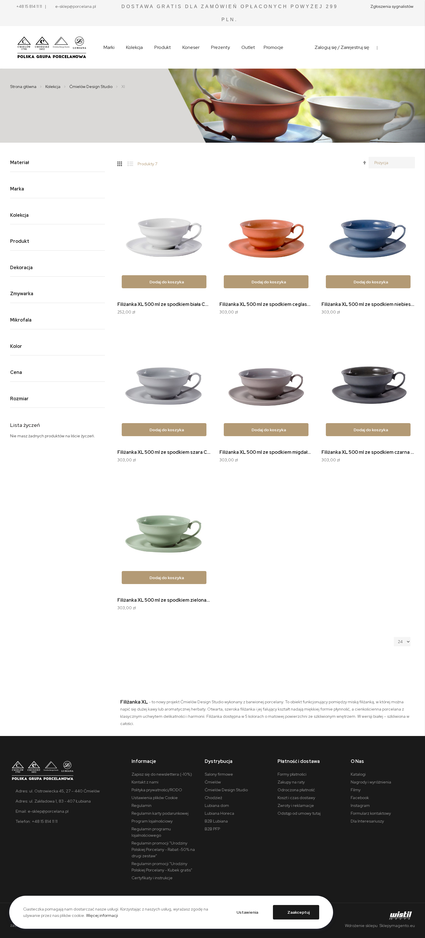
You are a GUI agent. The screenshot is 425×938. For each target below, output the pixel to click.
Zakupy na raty (291, 782)
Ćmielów (213, 782)
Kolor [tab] (16, 346)
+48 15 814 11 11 (29, 6)
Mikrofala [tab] (21, 320)
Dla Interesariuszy (367, 821)
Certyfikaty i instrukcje (152, 877)
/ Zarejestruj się (353, 47)
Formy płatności (292, 774)
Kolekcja (53, 86)
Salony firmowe (219, 774)
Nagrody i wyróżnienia (371, 782)
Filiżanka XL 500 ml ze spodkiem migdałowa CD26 (266, 452)
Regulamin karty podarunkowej (160, 813)
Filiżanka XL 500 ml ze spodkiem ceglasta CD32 (266, 304)
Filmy (356, 789)
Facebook (360, 797)
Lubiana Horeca (219, 813)
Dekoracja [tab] (21, 268)
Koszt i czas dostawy (296, 797)
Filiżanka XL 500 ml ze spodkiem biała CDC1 (164, 304)
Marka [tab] (17, 189)
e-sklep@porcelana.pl (75, 6)
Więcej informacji (102, 915)
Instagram (360, 805)
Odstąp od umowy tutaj (299, 813)
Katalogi (358, 774)
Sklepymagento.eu (396, 925)
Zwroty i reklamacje (296, 805)
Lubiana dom (217, 805)
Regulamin (141, 805)
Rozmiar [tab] (19, 399)
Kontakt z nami (145, 782)
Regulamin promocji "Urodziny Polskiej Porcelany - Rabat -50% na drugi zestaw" (163, 849)
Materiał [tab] (19, 163)
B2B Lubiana (216, 821)
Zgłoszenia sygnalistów (391, 6)
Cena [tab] (16, 372)
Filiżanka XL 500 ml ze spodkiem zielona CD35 (164, 600)
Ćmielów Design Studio (91, 86)
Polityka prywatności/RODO (157, 789)
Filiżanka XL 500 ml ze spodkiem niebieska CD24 (368, 304)
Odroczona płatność (296, 789)
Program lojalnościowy (152, 821)
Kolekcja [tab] (19, 215)
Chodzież (213, 797)
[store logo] (52, 47)
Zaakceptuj (298, 912)
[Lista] (133, 162)
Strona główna (23, 86)
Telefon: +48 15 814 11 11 (37, 821)
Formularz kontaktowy (371, 813)
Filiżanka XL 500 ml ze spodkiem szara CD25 (164, 452)
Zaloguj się (326, 47)
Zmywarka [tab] (21, 294)
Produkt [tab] (19, 241)
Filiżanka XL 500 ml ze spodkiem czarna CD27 (368, 452)
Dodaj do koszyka (166, 281)
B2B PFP (212, 828)
